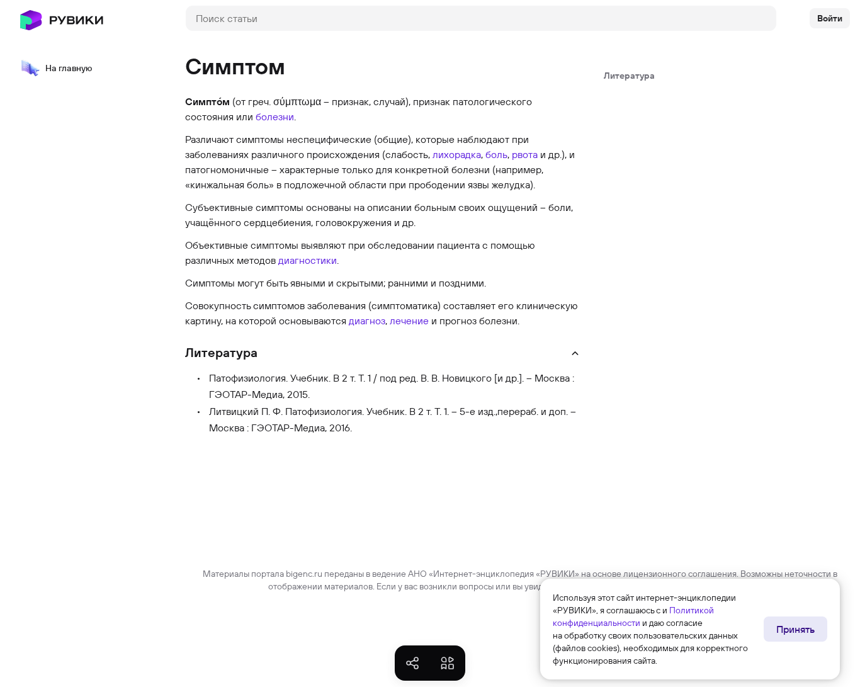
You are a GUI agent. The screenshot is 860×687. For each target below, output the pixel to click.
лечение (409, 320)
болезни (275, 116)
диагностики (307, 260)
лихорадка (457, 154)
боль (496, 154)
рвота (525, 154)
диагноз (367, 320)
